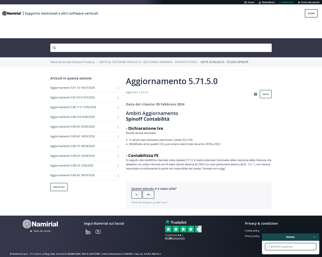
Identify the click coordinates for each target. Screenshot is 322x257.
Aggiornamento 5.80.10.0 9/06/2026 (72, 117)
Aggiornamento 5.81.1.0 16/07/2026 (72, 88)
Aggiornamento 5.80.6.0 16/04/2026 (72, 156)
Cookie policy (252, 230)
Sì (137, 194)
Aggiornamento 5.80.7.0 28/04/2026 (72, 146)
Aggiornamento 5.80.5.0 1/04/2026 (71, 165)
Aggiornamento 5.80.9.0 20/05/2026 (72, 126)
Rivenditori (268, 2)
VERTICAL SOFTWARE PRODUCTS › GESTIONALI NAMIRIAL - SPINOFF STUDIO (148, 62)
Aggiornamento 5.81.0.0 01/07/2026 (72, 97)
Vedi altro (59, 187)
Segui (266, 94)
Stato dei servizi (309, 2)
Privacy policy (252, 236)
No (148, 194)
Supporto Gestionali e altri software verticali (61, 13)
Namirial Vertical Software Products (72, 62)
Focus (250, 2)
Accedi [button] (311, 13)
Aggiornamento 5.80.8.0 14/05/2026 (72, 136)
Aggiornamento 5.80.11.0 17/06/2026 (73, 107)
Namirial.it (287, 2)
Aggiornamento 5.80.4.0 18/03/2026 (72, 175)
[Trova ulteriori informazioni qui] (290, 244)
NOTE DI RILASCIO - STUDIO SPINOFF (224, 62)
